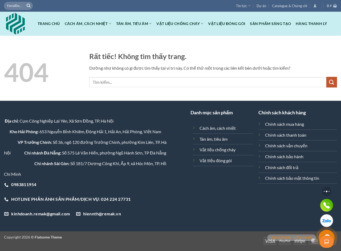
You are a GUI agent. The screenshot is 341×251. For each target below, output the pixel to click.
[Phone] (326, 205)
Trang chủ (49, 23)
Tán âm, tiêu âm (132, 23)
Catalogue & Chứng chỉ (289, 6)
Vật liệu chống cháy (178, 23)
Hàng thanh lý (311, 23)
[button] (315, 5)
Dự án (261, 6)
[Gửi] (29, 6)
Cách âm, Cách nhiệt (86, 23)
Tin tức (241, 6)
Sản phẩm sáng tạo (270, 23)
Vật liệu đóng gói (226, 23)
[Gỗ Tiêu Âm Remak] (17, 24)
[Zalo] (326, 220)
